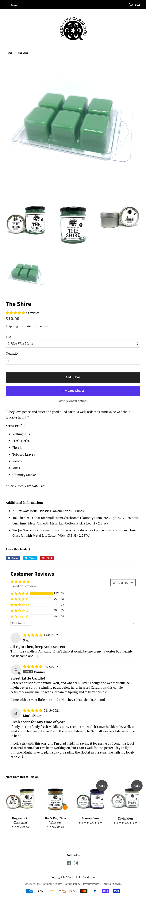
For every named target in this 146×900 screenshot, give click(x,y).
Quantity (12, 353)
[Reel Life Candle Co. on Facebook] (69, 864)
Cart (137, 5)
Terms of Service (112, 884)
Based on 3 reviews (23, 586)
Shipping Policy (52, 884)
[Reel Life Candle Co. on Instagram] (76, 864)
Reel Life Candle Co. (83, 877)
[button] (16, 313)
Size (9, 336)
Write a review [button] (123, 582)
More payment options (73, 401)
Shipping (12, 326)
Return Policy (72, 884)
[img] (33, 635)
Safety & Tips (32, 884)
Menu (14, 5)
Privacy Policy (91, 884)
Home (9, 53)
